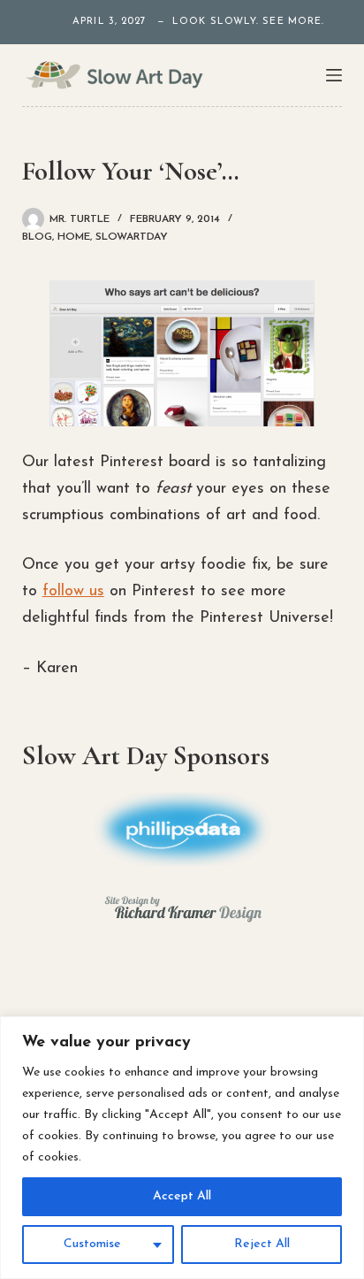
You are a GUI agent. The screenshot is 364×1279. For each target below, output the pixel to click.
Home (73, 237)
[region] (182, 1147)
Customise (92, 1244)
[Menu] (334, 75)
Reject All (262, 1244)
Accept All (182, 1196)
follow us (73, 592)
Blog (37, 237)
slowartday (131, 237)
